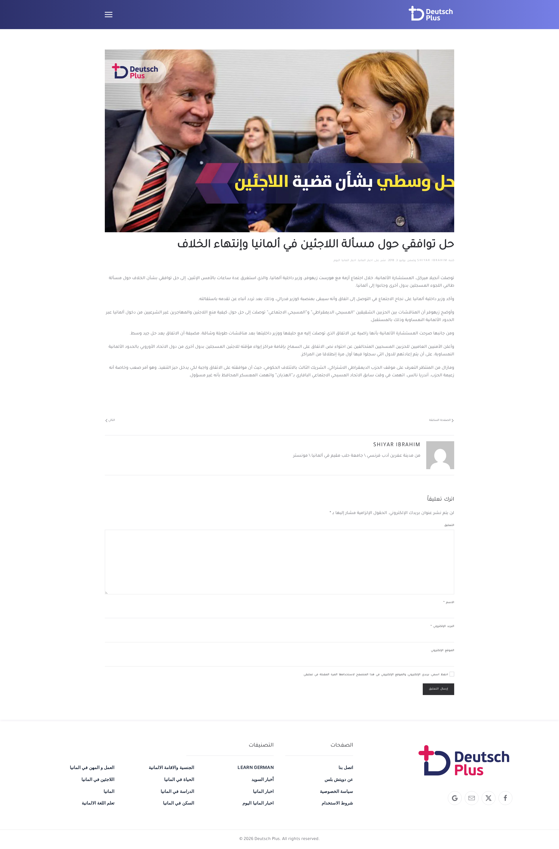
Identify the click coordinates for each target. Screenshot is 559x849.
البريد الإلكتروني (442, 626)
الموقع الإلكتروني (442, 650)
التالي (111, 420)
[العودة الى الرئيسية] (431, 14)
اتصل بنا (346, 767)
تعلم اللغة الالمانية (98, 803)
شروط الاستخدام (337, 803)
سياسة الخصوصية (336, 791)
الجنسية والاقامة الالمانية (171, 767)
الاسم (448, 602)
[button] (108, 14)
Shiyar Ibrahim (432, 260)
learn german (256, 767)
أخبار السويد (263, 779)
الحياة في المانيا (179, 779)
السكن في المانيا (178, 803)
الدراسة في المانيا (177, 791)
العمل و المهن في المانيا (92, 767)
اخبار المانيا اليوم (345, 260)
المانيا (109, 791)
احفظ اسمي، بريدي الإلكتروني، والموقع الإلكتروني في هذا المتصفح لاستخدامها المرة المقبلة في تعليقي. (376, 674)
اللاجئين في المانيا (98, 779)
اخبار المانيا (365, 260)
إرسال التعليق (438, 689)
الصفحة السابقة (440, 420)
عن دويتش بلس (339, 779)
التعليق (449, 525)
